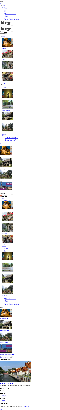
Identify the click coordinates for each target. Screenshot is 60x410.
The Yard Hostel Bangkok (4, 233)
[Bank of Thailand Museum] (7, 131)
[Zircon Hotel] (7, 220)
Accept (1, 409)
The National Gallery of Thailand (5, 261)
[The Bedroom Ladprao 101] (7, 46)
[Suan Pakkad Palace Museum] (6, 166)
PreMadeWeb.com (26, 406)
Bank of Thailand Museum (4, 295)
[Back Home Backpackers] (7, 80)
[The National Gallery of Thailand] (7, 97)
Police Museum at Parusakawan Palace (6, 110)
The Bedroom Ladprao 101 (4, 48)
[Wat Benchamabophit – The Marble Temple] (15, 381)
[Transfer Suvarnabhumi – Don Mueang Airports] (6, 190)
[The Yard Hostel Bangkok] (7, 69)
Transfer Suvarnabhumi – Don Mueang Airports (7, 191)
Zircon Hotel (3, 59)
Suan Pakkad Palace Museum (5, 121)
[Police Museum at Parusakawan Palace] (7, 108)
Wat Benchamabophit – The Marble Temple (9, 383)
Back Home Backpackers (4, 244)
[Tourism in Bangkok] (3, 34)
